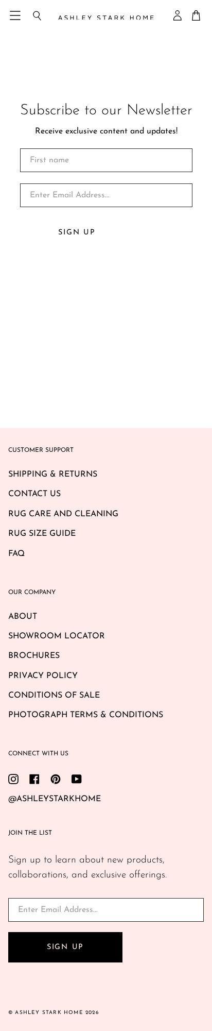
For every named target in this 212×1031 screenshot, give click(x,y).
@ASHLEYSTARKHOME (54, 799)
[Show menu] (16, 15)
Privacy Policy (43, 676)
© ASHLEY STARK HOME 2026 (53, 1013)
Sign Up (76, 232)
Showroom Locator (56, 636)
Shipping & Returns (52, 474)
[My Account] (178, 15)
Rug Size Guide (42, 534)
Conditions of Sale (54, 695)
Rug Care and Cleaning (63, 514)
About (22, 617)
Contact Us (34, 494)
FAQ (16, 554)
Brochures (34, 656)
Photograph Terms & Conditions (85, 715)
